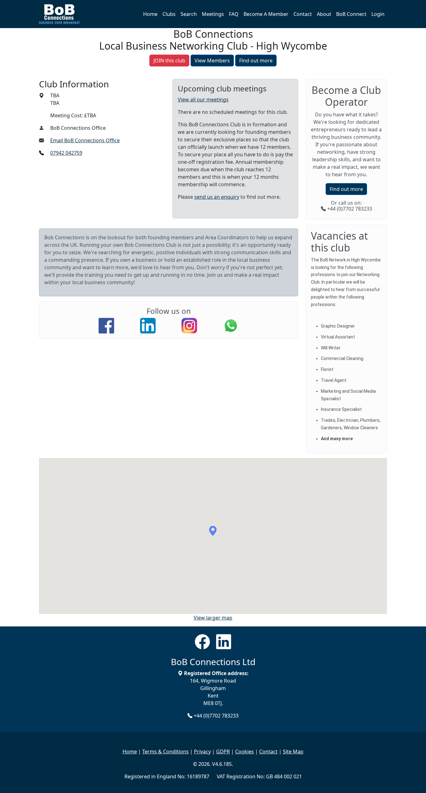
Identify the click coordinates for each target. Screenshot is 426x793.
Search (189, 14)
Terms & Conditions (165, 751)
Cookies (244, 751)
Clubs (169, 14)
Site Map (293, 751)
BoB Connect (351, 14)
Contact (302, 14)
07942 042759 (66, 152)
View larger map (213, 617)
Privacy (202, 751)
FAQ (234, 14)
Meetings (213, 14)
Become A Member (266, 14)
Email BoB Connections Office (85, 140)
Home (150, 14)
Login (378, 14)
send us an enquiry (216, 196)
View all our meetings (203, 99)
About (324, 14)
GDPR (223, 751)
